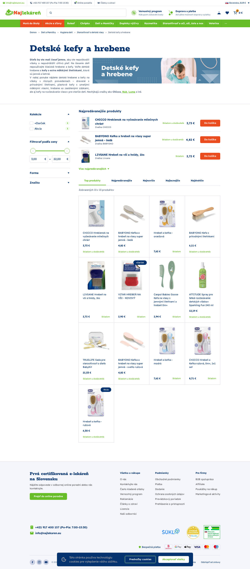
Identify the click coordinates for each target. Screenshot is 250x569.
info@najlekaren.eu (48, 533)
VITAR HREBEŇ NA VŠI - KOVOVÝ (129, 296)
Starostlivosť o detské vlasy (90, 32)
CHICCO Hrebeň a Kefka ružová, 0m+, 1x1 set (202, 363)
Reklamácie (126, 499)
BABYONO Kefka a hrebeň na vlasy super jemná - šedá (130, 236)
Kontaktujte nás (128, 484)
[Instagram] (39, 562)
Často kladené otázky (132, 489)
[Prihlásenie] (219, 12)
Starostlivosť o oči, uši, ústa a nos (183, 23)
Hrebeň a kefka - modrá (163, 361)
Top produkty (92, 180)
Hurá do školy (31, 23)
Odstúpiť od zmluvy (210, 562)
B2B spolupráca (204, 479)
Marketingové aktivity (208, 494)
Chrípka (85, 23)
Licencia (124, 508)
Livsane (106, 158)
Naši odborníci (128, 513)
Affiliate (200, 484)
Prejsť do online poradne (48, 496)
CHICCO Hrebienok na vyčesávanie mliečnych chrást (96, 236)
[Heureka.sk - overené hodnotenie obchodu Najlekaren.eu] (193, 532)
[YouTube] (46, 562)
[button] (50, 114)
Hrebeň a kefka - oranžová (163, 234)
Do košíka (210, 122)
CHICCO (107, 127)
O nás (123, 479)
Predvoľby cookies (140, 559)
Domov (33, 32)
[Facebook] (32, 562)
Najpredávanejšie (121, 180)
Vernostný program (131, 494)
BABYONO (108, 143)
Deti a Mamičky (104, 23)
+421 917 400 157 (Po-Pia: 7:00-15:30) (61, 527)
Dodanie (159, 489)
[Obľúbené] (227, 12)
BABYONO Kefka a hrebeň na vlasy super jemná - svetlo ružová (130, 363)
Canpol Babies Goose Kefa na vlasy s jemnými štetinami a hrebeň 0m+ (166, 300)
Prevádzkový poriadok (168, 499)
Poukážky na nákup (206, 489)
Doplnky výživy (129, 23)
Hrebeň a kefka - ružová (92, 423)
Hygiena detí (66, 32)
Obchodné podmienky (167, 479)
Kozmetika (150, 23)
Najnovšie (149, 180)
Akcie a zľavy (53, 23)
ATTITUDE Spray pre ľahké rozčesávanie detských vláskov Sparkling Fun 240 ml (201, 300)
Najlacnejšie (173, 180)
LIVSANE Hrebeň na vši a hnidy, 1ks (94, 296)
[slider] (33, 151)
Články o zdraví (128, 503)
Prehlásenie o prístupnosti (170, 503)
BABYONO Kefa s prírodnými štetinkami (201, 234)
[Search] (50, 12)
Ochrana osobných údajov (169, 494)
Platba (158, 484)
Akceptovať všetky (173, 559)
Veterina (214, 23)
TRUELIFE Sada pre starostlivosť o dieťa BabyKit (94, 363)
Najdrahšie (197, 180)
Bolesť (71, 23)
